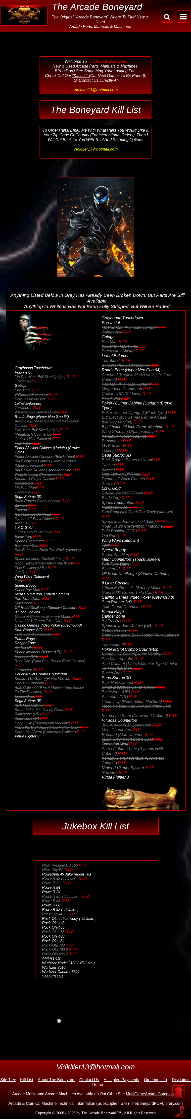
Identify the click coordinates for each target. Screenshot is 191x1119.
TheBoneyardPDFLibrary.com (156, 1103)
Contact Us (89, 1080)
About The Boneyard (56, 1080)
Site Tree (8, 1080)
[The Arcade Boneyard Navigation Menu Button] (183, 16)
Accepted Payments (121, 1080)
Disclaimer (181, 1080)
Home (97, 1084)
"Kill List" (80, 76)
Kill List (26, 1080)
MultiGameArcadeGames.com (152, 1094)
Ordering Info (155, 1080)
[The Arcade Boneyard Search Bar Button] (167, 17)
